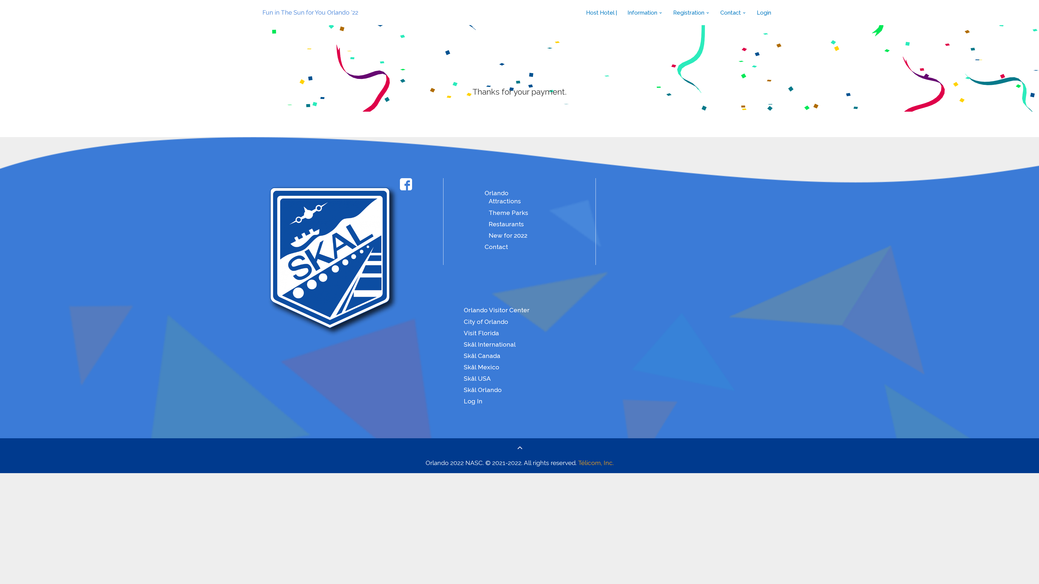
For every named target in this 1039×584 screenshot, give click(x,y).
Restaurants (506, 224)
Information (642, 13)
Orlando (496, 193)
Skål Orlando (483, 389)
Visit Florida (481, 333)
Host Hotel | (601, 13)
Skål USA (477, 378)
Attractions (505, 201)
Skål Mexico (481, 367)
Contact (730, 13)
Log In (473, 401)
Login (764, 13)
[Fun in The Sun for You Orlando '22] (330, 3)
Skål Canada (482, 355)
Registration (688, 13)
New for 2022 (508, 235)
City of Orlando (486, 321)
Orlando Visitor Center (497, 310)
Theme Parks (508, 212)
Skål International (490, 344)
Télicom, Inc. (596, 462)
